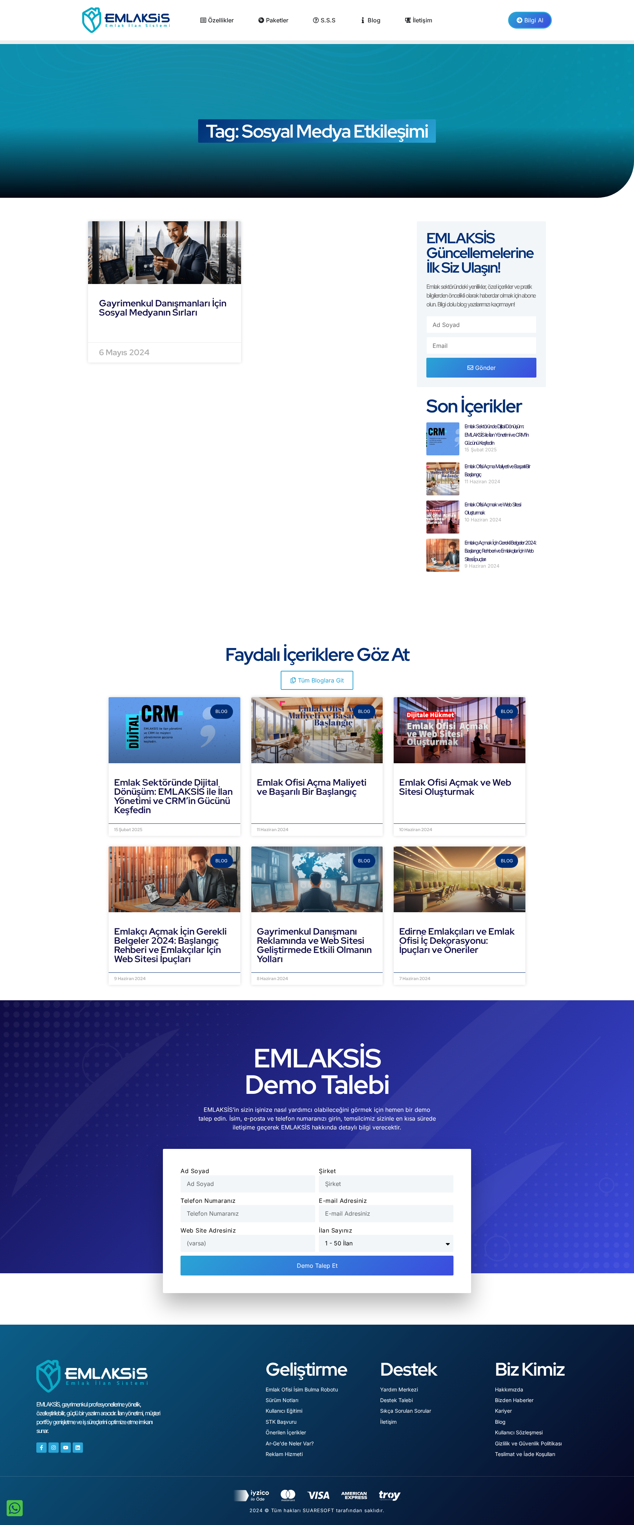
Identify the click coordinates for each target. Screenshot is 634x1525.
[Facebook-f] (41, 1447)
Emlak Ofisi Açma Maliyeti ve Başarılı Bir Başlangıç (312, 787)
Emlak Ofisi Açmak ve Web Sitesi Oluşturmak (455, 787)
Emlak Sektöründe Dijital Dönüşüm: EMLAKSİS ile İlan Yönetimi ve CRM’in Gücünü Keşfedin (496, 434)
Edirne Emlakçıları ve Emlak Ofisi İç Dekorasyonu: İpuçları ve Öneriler (457, 940)
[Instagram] (53, 1447)
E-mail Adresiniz (343, 1200)
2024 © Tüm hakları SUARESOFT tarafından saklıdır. (317, 1510)
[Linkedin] (78, 1447)
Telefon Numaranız (208, 1200)
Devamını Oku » (138, 819)
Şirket (327, 1171)
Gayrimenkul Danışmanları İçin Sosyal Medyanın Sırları (162, 308)
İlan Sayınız (335, 1230)
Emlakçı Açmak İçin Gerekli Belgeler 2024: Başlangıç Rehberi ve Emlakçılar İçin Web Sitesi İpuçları (500, 550)
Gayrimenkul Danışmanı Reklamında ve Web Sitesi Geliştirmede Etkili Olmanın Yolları (314, 945)
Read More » (119, 330)
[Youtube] (66, 1447)
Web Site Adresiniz (208, 1230)
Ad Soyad (195, 1171)
